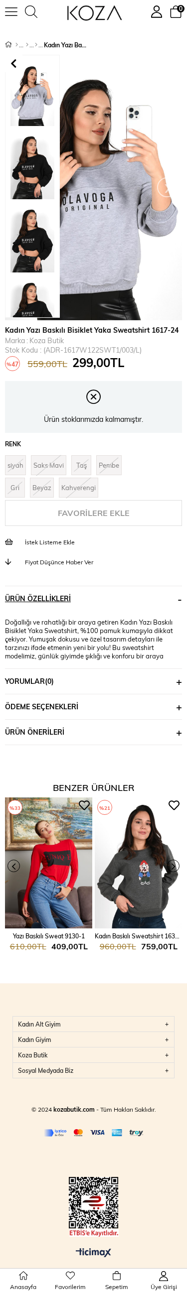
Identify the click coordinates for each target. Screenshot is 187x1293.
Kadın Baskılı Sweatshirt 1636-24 (138, 936)
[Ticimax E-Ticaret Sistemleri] (93, 1253)
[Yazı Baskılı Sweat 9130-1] (48, 862)
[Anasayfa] (16, 45)
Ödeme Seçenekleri (41, 706)
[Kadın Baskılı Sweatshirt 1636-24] (138, 862)
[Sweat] (36, 45)
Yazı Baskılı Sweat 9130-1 (49, 936)
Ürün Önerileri (34, 732)
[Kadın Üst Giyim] (27, 45)
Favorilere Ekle (84, 805)
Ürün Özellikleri (38, 598)
